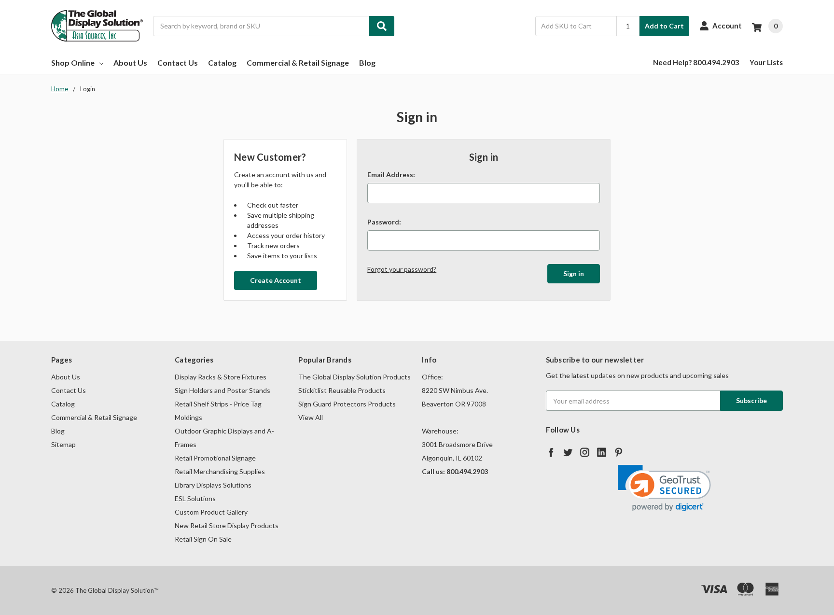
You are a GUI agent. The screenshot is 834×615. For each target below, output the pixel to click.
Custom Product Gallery (211, 512)
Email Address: (391, 174)
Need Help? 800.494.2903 (696, 62)
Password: (384, 222)
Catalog (222, 62)
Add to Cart (664, 26)
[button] (664, 488)
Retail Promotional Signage (215, 458)
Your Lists (766, 62)
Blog (367, 62)
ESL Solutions (195, 498)
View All (310, 417)
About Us (130, 62)
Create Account (275, 280)
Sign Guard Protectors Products (347, 404)
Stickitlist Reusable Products (342, 390)
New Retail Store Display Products (226, 525)
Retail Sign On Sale (203, 539)
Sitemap (63, 444)
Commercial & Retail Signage (298, 62)
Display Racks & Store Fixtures (220, 377)
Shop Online (73, 62)
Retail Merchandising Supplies (220, 471)
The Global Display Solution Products (354, 377)
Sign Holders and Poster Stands (222, 390)
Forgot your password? (401, 269)
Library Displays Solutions (213, 485)
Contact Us (177, 62)
